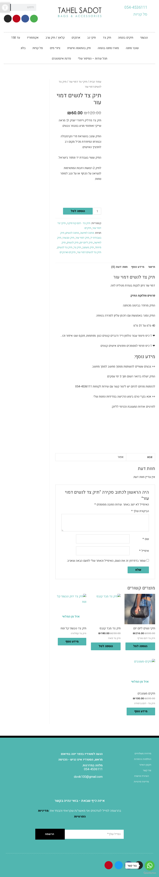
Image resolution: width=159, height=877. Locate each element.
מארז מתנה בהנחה (108, 48)
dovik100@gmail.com (88, 776)
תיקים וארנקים (68, 252)
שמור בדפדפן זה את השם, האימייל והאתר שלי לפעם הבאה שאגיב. (106, 561)
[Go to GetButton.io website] (149, 873)
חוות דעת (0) (119, 267)
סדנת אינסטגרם (61, 58)
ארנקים (76, 37)
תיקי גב (91, 37)
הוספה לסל (78, 211)
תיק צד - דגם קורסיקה (78, 223)
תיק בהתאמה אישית (79, 48)
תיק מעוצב (88, 247)
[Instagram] (8, 18)
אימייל (144, 551)
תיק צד (107, 37)
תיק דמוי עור (82, 238)
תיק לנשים (73, 243)
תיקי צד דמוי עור (78, 82)
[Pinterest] (16, 18)
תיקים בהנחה (125, 37)
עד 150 (15, 37)
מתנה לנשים (72, 233)
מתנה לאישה (87, 233)
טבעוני (144, 37)
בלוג (23, 48)
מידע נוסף (137, 267)
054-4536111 (93, 769)
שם (146, 539)
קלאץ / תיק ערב (55, 37)
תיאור (151, 267)
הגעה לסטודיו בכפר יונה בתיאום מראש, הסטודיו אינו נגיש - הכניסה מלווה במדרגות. (80, 760)
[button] (5, 8)
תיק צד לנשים (64, 247)
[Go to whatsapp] (150, 865)
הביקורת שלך (140, 511)
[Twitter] (119, 865)
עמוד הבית (95, 82)
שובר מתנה (132, 48)
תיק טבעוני (68, 238)
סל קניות (38, 48)
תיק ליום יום (86, 243)
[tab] (151, 267)
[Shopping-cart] (34, 18)
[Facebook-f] (25, 18)
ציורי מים (55, 48)
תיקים (88, 228)
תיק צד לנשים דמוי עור (89, 252)
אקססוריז (33, 37)
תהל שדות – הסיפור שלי (92, 58)
